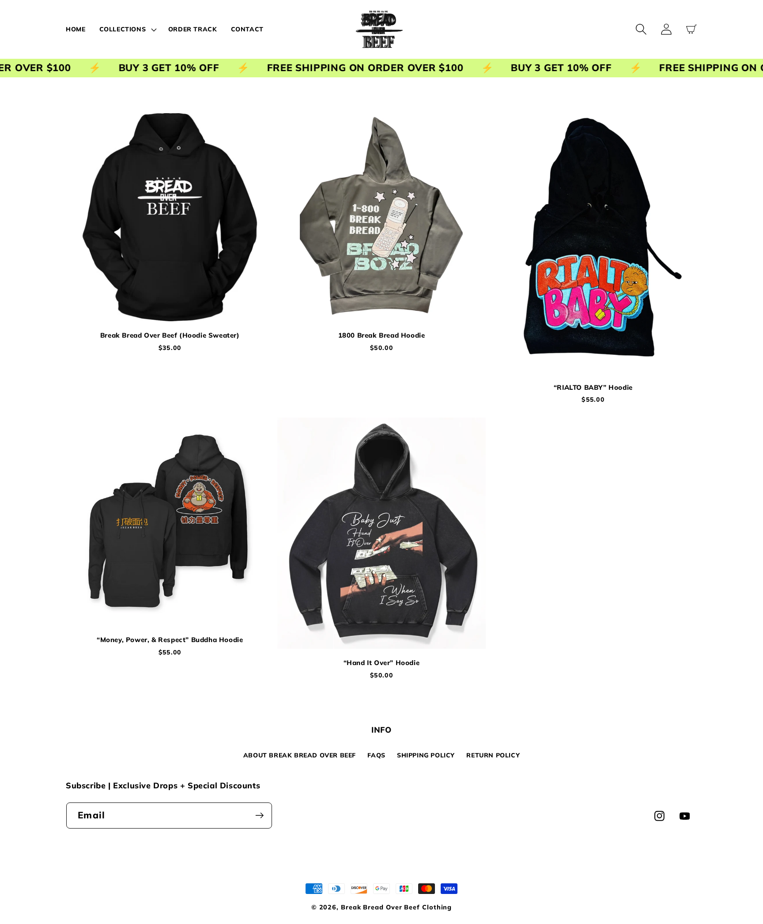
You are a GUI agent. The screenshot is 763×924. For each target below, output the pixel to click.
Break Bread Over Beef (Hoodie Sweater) (170, 335)
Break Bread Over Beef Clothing (396, 907)
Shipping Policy (426, 755)
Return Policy (493, 755)
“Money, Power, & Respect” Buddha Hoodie (170, 639)
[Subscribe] (259, 815)
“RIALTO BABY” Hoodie (593, 387)
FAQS (376, 755)
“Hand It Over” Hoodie (382, 662)
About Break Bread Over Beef (299, 755)
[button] (126, 29)
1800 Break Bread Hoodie (381, 335)
